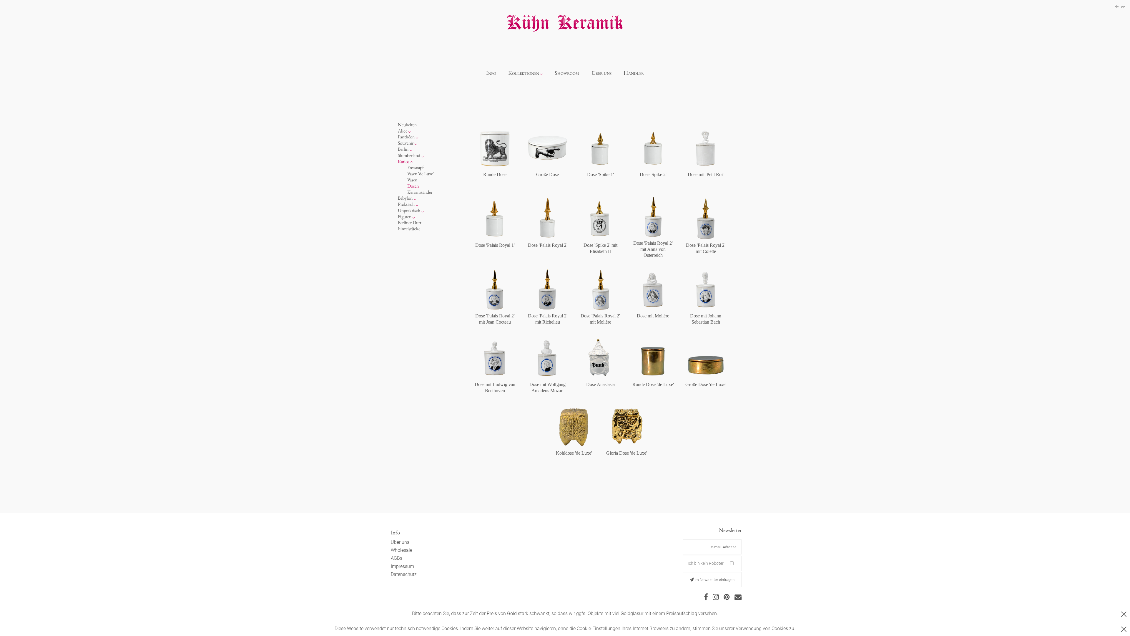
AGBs (396, 558)
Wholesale (401, 550)
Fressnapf (415, 167)
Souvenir (405, 143)
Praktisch (406, 204)
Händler (634, 73)
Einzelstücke (409, 229)
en (1123, 7)
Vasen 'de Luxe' (420, 173)
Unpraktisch (409, 210)
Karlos (403, 161)
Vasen (412, 180)
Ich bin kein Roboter (706, 563)
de (1117, 7)
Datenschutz (404, 574)
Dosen (413, 186)
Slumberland (409, 155)
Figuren (404, 216)
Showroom (567, 73)
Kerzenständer (419, 192)
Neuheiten (407, 125)
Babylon (405, 198)
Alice (402, 131)
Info (491, 73)
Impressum (402, 566)
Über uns (601, 73)
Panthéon (406, 137)
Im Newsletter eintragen (714, 579)
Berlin (403, 149)
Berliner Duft (409, 222)
